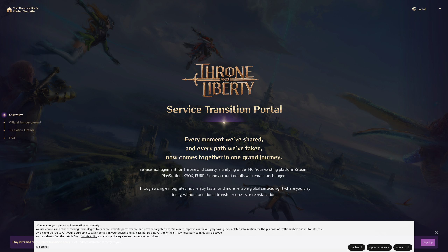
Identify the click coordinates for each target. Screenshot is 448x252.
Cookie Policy (89, 236)
